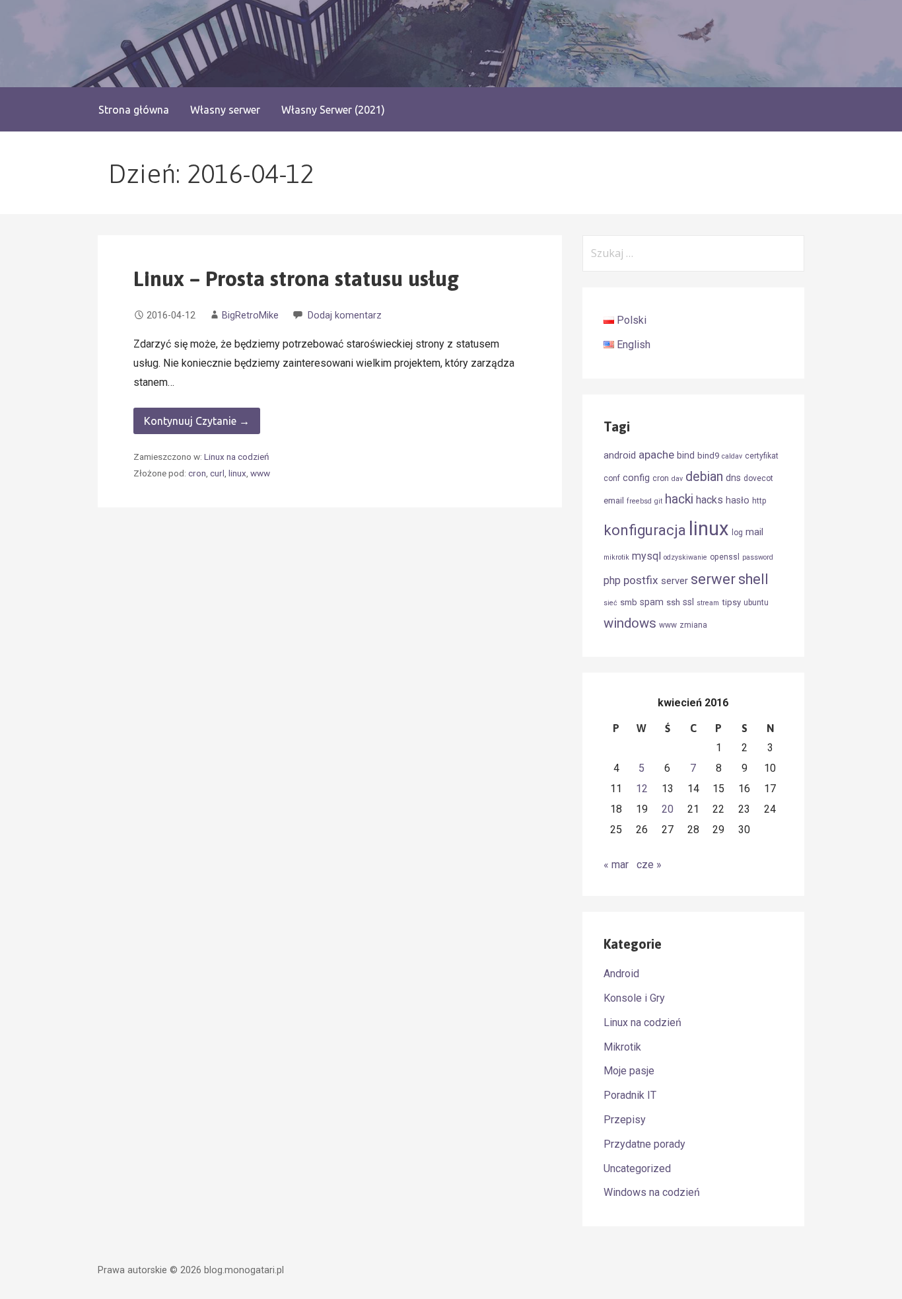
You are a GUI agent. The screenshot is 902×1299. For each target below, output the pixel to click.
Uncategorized (637, 1168)
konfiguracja (645, 530)
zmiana (693, 625)
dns (733, 477)
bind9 (708, 456)
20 (668, 809)
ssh (673, 602)
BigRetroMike (250, 315)
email (614, 500)
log (737, 532)
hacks (709, 500)
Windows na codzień (652, 1192)
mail (754, 532)
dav (677, 478)
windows (630, 623)
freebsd (639, 501)
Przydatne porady (644, 1144)
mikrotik (616, 557)
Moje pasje (629, 1070)
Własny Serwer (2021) (333, 110)
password (757, 557)
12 (642, 788)
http (759, 500)
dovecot (758, 478)
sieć (610, 603)
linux (237, 473)
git (658, 501)
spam (652, 602)
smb (628, 602)
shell (753, 579)
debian (704, 476)
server (674, 581)
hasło (737, 500)
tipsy (731, 602)
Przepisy (625, 1119)
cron (197, 473)
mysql (646, 556)
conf (612, 478)
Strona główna (133, 110)
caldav (732, 456)
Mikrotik (622, 1047)
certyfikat (762, 456)
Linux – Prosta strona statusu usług (296, 278)
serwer (713, 579)
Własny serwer (225, 110)
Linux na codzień (236, 456)
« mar (616, 864)
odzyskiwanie (685, 557)
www (260, 473)
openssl (725, 557)
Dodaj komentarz (345, 315)
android (620, 455)
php (612, 580)
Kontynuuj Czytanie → (197, 421)
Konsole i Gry (634, 998)
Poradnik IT (630, 1095)
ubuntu (756, 602)
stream (708, 603)
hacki (679, 499)
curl (217, 473)
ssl (688, 602)
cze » (649, 864)
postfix (640, 580)
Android (621, 973)
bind (686, 455)
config (636, 478)
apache (656, 454)
